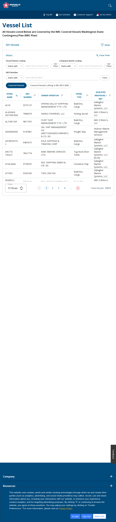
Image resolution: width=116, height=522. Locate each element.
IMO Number (12, 72)
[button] (11, 95)
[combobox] (16, 188)
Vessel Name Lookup (16, 60)
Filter (55, 66)
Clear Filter (103, 55)
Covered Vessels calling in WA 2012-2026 (49, 85)
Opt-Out (87, 516)
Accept (75, 516)
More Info (99, 516)
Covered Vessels (16, 85)
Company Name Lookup (70, 60)
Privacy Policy (65, 508)
